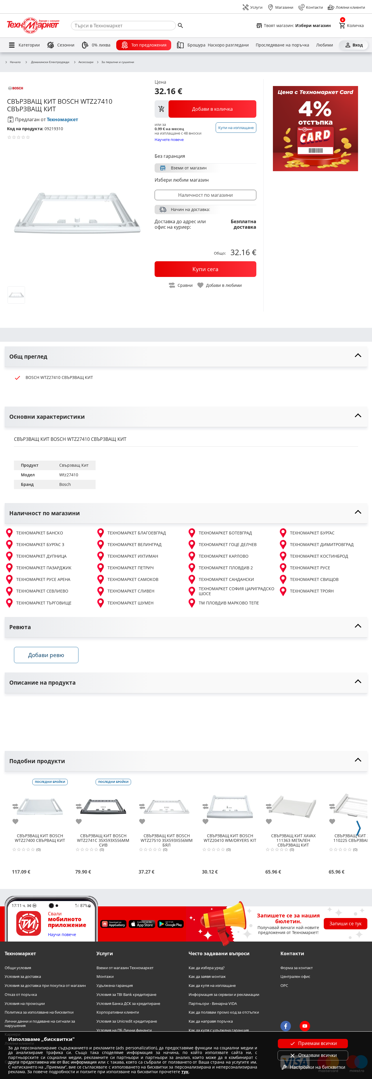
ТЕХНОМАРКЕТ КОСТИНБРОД (319, 556)
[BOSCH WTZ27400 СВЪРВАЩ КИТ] (40, 804)
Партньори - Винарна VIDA (213, 1003)
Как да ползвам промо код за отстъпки (224, 1012)
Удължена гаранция (114, 985)
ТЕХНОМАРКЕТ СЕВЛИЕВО (42, 591)
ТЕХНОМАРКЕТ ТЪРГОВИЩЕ (43, 603)
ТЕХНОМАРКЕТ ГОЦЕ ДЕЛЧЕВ (228, 544)
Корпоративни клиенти (117, 1012)
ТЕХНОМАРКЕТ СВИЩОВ (314, 579)
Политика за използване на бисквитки (39, 1012)
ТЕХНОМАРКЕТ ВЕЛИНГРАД (135, 544)
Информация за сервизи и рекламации (224, 994)
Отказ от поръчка (21, 994)
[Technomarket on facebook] (285, 1026)
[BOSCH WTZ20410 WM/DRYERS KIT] (230, 804)
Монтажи (105, 976)
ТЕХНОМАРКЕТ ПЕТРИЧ (131, 567)
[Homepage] (33, 25)
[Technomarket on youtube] (305, 1026)
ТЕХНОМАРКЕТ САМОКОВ (133, 579)
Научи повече (62, 934)
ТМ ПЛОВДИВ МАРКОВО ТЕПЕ (229, 603)
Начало (15, 62)
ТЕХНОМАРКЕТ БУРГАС (312, 533)
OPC (284, 985)
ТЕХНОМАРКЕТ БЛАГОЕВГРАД (137, 533)
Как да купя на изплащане (212, 985)
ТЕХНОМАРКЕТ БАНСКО (39, 533)
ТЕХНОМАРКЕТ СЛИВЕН (131, 591)
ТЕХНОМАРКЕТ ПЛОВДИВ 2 (226, 567)
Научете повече (169, 139)
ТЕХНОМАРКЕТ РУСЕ (310, 567)
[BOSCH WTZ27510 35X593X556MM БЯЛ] (166, 804)
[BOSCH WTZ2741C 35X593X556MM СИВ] (103, 804)
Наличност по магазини (205, 195)
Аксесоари (85, 62)
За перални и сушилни (117, 62)
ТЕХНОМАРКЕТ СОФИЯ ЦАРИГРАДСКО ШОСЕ (236, 591)
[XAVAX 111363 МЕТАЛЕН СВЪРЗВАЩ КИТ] (293, 804)
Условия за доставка (23, 976)
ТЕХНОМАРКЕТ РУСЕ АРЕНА (43, 579)
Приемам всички (317, 1043)
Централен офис (295, 976)
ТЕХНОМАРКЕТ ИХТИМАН (133, 556)
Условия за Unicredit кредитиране (126, 1021)
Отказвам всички (317, 1055)
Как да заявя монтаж (207, 976)
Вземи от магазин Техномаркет (124, 968)
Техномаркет (62, 119)
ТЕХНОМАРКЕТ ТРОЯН (312, 591)
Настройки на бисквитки (317, 1067)
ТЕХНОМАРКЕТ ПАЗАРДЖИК (43, 567)
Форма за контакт (296, 968)
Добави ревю (46, 655)
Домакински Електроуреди (50, 62)
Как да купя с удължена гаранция (219, 1030)
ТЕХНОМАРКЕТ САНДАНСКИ (226, 579)
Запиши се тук (346, 923)
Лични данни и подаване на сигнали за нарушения (40, 1023)
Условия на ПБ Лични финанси (124, 1030)
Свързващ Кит (74, 465)
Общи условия (18, 968)
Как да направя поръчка (211, 1021)
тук (185, 1071)
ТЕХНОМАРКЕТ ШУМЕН (130, 603)
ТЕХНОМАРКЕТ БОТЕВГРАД (225, 533)
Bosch (65, 484)
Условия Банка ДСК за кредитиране (128, 1003)
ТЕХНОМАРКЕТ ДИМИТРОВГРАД (322, 544)
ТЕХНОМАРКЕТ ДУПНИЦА (41, 556)
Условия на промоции (25, 1003)
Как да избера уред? (207, 968)
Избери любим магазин (182, 180)
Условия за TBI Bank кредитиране (126, 994)
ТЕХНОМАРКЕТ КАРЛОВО (223, 556)
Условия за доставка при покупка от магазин (45, 985)
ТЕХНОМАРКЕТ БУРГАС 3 (40, 544)
